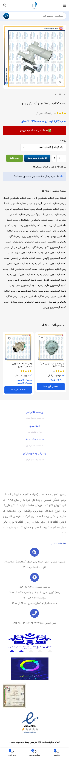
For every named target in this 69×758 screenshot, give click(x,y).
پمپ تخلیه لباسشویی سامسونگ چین (22, 365)
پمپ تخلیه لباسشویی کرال (23, 269)
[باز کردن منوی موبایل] (64, 5)
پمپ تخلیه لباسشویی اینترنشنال (36, 220)
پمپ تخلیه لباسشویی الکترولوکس (49, 214)
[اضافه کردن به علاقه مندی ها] (42, 338)
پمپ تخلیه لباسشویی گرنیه (28, 280)
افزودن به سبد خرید (37, 158)
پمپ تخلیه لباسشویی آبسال (17, 198)
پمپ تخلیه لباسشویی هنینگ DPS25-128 (52, 365)
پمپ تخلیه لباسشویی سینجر (22, 264)
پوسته (63, 140)
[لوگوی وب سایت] (34, 5)
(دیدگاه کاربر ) (44, 113)
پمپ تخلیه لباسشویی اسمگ (17, 203)
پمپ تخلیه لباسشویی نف (30, 291)
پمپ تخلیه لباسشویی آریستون (49, 203)
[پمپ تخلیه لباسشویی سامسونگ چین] (18, 347)
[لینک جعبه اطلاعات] (34, 416)
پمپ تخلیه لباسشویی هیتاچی (34, 296)
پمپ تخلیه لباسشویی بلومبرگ (35, 231)
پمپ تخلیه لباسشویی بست (32, 225)
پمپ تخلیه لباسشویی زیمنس (26, 258)
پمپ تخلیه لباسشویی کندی (28, 275)
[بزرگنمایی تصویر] (60, 82)
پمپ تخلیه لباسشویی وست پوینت (28, 302)
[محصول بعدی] (56, 94)
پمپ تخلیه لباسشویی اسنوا (50, 209)
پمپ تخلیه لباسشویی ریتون (29, 253)
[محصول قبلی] (64, 94)
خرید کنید (14, 158)
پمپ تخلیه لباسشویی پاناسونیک (29, 242)
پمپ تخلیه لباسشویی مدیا (29, 285)
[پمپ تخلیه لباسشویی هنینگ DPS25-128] (51, 347)
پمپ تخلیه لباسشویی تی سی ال (27, 247)
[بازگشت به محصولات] (60, 94)
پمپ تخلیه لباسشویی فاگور (52, 269)
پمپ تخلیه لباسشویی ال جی (20, 209)
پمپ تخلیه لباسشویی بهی (35, 236)
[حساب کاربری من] (4, 5)
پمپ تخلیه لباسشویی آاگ (46, 198)
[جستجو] (6, 16)
